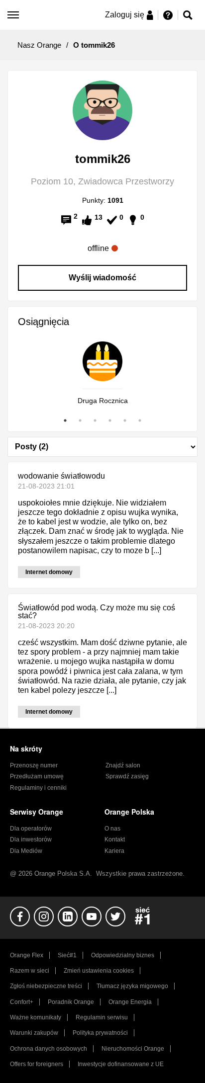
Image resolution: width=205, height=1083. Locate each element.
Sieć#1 (67, 955)
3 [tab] (95, 420)
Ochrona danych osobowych (48, 1048)
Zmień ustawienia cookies (99, 970)
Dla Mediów (26, 850)
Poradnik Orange (71, 1002)
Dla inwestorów (31, 839)
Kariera (114, 850)
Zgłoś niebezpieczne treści (46, 986)
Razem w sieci (29, 970)
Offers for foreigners (36, 1064)
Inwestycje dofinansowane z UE (121, 1064)
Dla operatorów (31, 828)
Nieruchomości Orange (133, 1048)
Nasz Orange (39, 45)
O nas (112, 828)
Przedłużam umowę (37, 776)
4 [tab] (110, 420)
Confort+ (21, 1002)
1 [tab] (65, 420)
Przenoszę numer (34, 765)
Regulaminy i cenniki (38, 787)
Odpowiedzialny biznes (122, 955)
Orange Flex (26, 955)
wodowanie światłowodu (61, 476)
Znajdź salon (122, 765)
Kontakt (114, 839)
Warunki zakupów (34, 1032)
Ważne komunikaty (35, 1017)
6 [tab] (140, 420)
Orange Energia (130, 1002)
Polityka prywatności (100, 1032)
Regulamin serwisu (102, 1017)
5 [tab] (125, 420)
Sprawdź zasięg (127, 776)
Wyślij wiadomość (102, 277)
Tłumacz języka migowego (132, 986)
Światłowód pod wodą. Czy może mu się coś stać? (96, 611)
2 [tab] (80, 420)
